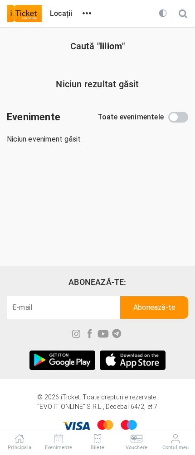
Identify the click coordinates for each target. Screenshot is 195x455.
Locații (61, 13)
